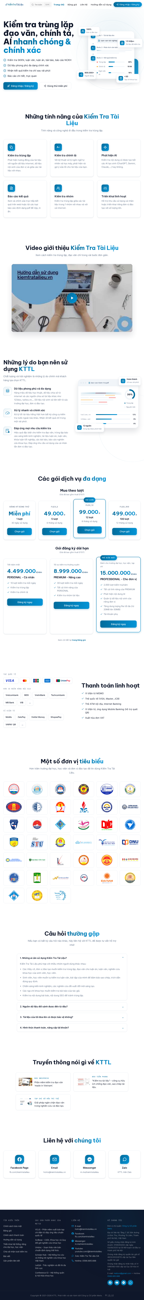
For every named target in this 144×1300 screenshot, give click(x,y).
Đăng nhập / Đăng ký (22, 86)
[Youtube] (117, 1282)
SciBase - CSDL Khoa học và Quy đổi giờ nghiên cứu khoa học (50, 1241)
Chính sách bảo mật (12, 1226)
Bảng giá (7, 1230)
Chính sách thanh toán (13, 1235)
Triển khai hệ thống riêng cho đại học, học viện (14, 1245)
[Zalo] (130, 1282)
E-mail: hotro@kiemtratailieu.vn (86, 1227)
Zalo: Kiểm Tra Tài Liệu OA (87, 1256)
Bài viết (6, 1256)
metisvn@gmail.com (122, 1273)
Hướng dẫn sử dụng (12, 1239)
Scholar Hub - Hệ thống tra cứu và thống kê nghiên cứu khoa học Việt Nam (50, 1258)
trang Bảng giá (79, 640)
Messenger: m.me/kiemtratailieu (84, 1242)
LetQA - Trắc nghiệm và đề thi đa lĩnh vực (50, 1266)
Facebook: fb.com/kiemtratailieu (84, 1235)
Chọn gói (19, 531)
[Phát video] (72, 298)
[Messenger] (123, 1282)
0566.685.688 (113, 1276)
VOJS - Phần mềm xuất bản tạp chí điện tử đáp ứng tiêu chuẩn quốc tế (49, 1232)
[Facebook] (110, 1282)
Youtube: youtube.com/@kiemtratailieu (88, 1250)
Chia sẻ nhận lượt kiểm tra (15, 1251)
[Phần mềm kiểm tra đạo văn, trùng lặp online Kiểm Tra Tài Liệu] (14, 4)
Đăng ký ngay (25, 602)
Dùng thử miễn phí (57, 86)
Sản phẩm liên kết (11, 1260)
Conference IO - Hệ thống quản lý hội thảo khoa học (49, 1274)
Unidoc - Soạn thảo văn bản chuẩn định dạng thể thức (48, 1248)
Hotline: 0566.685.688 (85, 1260)
